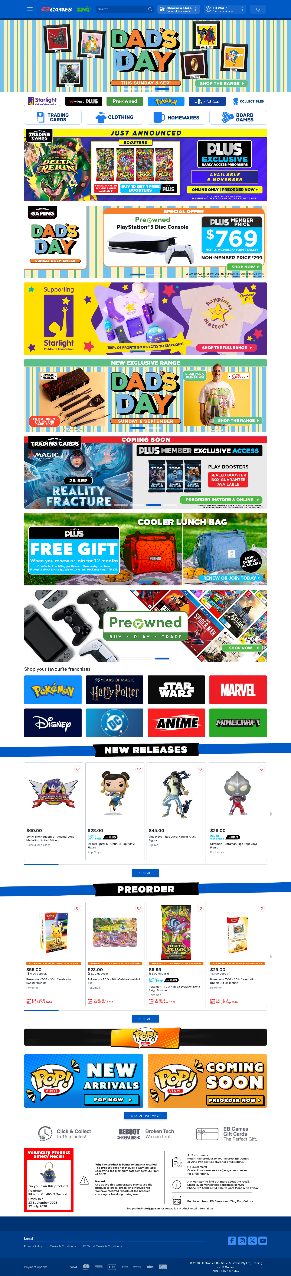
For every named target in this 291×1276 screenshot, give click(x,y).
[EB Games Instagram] (242, 1241)
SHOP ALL (145, 873)
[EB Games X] (252, 1241)
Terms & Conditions (63, 1246)
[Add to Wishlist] (78, 769)
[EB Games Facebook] (232, 1241)
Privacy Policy (33, 1246)
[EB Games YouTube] (262, 1241)
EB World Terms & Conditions (102, 1246)
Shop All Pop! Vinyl (145, 1115)
